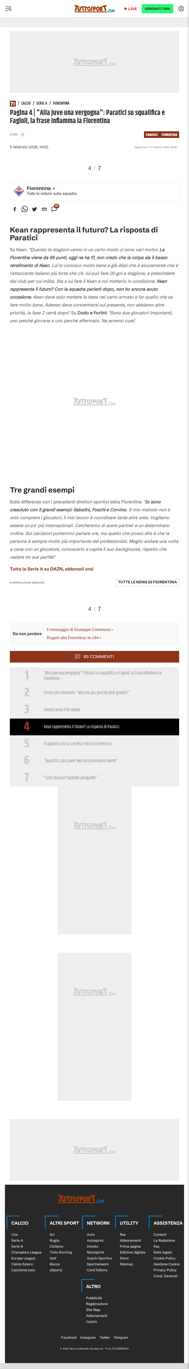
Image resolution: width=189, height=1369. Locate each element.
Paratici (152, 135)
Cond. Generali (165, 1276)
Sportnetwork (98, 1264)
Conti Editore (97, 1270)
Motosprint (95, 1252)
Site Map (93, 1310)
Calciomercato (23, 1270)
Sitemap (126, 1264)
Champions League (26, 1252)
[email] (44, 209)
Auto (90, 1234)
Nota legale (163, 1252)
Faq (156, 1246)
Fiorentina (61, 104)
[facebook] (15, 209)
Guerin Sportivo (99, 1258)
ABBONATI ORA (157, 8)
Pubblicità (94, 1298)
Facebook (69, 1337)
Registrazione (97, 1304)
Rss (123, 1234)
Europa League (23, 1258)
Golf (53, 1258)
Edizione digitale (132, 1252)
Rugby (55, 1240)
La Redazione (164, 1240)
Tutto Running (61, 1252)
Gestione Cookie (167, 1264)
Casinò (91, 1321)
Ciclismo (56, 1246)
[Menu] (8, 8)
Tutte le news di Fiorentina (147, 582)
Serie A (41, 104)
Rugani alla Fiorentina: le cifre (73, 638)
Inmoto (92, 1246)
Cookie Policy (164, 1258)
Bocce (55, 1264)
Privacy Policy (165, 1270)
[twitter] (34, 209)
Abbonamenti (130, 1240)
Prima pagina (130, 1246)
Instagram (88, 1337)
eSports (56, 1270)
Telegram (121, 1337)
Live (132, 9)
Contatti (160, 1234)
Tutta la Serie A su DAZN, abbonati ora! (52, 569)
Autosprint (95, 1240)
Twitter (105, 1337)
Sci (52, 1234)
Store (124, 1258)
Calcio (26, 104)
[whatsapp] (25, 209)
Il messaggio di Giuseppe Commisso (79, 629)
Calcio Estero (22, 1264)
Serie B (17, 1246)
